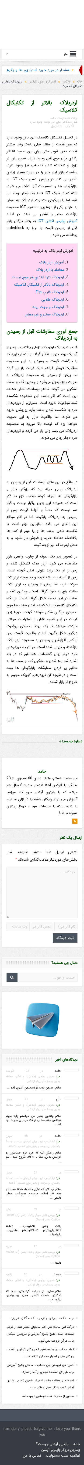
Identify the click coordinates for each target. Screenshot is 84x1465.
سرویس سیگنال (17, 1333)
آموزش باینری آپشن (30, 1380)
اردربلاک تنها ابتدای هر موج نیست (38, 277)
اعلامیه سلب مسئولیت (63, 1455)
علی (58, 1099)
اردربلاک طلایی (52, 299)
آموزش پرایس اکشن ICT (57, 221)
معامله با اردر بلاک (50, 270)
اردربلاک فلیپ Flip (49, 292)
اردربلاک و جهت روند (48, 307)
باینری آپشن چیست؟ (52, 1444)
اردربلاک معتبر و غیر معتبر (44, 314)
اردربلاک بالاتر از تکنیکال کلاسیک (39, 285)
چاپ (67, 126)
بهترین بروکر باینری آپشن (60, 1450)
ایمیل (54, 126)
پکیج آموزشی (39, 1333)
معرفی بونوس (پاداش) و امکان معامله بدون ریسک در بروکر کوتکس (33, 1078)
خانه (76, 1444)
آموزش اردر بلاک (51, 262)
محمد (57, 1274)
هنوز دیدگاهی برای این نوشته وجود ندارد (53, 122)
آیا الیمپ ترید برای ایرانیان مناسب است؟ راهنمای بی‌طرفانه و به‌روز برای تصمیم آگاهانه (33, 1143)
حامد (53, 118)
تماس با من (32, 1455)
